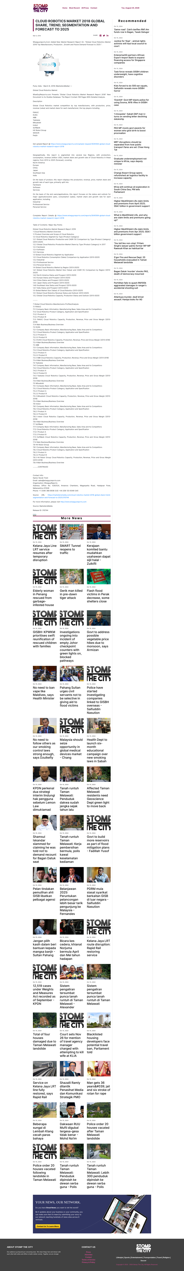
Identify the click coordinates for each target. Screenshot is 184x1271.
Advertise (88, 1255)
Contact (94, 8)
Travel (159, 1257)
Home (64, 8)
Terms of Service (88, 1260)
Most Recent (74, 8)
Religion (166, 1257)
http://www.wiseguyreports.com (73, 502)
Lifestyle (119, 1257)
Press (88, 1252)
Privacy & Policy (88, 1262)
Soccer (143, 1261)
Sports (127, 1257)
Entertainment (136, 1257)
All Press (85, 8)
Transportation (150, 1257)
